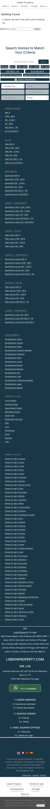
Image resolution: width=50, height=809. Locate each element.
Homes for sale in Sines (14, 489)
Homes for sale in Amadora (15, 560)
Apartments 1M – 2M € (14, 187)
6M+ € (12, 67)
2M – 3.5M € (34, 67)
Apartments (11, 171)
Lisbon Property (25, 2)
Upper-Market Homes (13, 408)
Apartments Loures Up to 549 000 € (19, 322)
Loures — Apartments (16, 311)
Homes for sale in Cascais (15, 459)
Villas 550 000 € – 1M (13, 159)
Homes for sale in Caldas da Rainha (19, 548)
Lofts (7, 442)
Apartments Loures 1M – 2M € (17, 315)
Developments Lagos (13, 384)
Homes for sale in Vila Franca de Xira (19, 612)
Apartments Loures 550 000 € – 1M (19, 318)
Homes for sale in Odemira (15, 511)
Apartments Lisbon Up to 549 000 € (19, 222)
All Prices (4, 67)
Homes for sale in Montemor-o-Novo (19, 582)
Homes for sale (16, 6)
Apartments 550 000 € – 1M (16, 191)
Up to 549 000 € (37, 71)
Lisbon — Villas (13, 231)
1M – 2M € (45, 67)
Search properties (26, 80)
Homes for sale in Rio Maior (15, 589)
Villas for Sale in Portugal (11, 75)
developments (12, 335)
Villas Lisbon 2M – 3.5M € (15, 243)
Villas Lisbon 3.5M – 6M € (15, 239)
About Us (43, 775)
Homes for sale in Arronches (16, 563)
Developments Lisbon (13, 339)
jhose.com (40, 805)
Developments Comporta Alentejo (18, 350)
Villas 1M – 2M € (11, 155)
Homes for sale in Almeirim (15, 578)
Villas (8, 140)
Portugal (34, 6)
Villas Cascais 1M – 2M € (14, 298)
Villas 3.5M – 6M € (12, 148)
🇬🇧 (18, 752)
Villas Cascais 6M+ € (13, 287)
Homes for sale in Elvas (14, 519)
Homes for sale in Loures (14, 466)
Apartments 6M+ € (12, 176)
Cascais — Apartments (16, 255)
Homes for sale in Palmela (15, 530)
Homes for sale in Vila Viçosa (16, 556)
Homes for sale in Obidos (15, 537)
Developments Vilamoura (15, 354)
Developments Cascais (14, 343)
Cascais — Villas (13, 283)
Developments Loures (13, 362)
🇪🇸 (31, 752)
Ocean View (9, 416)
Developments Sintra (13, 358)
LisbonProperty (20, 632)
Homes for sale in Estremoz (15, 567)
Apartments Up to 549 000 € (16, 194)
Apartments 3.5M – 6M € (15, 179)
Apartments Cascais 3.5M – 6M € (18, 263)
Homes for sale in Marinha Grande (18, 586)
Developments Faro (12, 373)
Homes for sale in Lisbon (14, 462)
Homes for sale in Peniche (15, 526)
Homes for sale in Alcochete (16, 492)
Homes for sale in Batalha (15, 593)
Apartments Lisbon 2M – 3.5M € (17, 211)
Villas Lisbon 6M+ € (12, 235)
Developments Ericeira (14, 365)
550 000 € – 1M (12, 71)
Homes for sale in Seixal (14, 608)
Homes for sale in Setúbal (15, 522)
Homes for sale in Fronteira (15, 541)
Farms (7, 434)
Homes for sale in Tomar (14, 619)
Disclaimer (35, 775)
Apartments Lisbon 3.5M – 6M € (17, 207)
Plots (7, 423)
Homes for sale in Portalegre (16, 571)
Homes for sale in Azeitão (15, 601)
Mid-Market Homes (12, 412)
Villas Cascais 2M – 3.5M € (15, 294)
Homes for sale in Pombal (15, 534)
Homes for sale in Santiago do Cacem (20, 515)
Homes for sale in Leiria (14, 552)
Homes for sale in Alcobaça (15, 616)
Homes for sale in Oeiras (14, 474)
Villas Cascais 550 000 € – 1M (17, 302)
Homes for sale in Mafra (14, 504)
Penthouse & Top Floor (14, 419)
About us (43, 6)
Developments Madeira (14, 369)
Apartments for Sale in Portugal (36, 75)
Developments (25, 6)
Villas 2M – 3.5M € (12, 152)
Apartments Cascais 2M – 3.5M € (18, 267)
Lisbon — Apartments (16, 203)
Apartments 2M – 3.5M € (15, 183)
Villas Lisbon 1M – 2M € (14, 246)
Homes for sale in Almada (15, 481)
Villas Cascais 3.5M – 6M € (15, 291)
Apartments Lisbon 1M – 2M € (16, 215)
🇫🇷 (22, 752)
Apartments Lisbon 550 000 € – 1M (19, 218)
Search (43, 62)
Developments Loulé (13, 376)
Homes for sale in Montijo (15, 496)
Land (7, 427)
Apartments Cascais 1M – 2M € (17, 270)
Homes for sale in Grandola (15, 477)
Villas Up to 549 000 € (14, 163)
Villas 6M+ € (10, 144)
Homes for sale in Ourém (14, 545)
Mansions (8, 438)
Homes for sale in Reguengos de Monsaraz (22, 597)
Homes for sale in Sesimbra (15, 500)
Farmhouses (9, 431)
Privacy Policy (26, 775)
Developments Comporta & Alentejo (19, 380)
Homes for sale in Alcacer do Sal (17, 485)
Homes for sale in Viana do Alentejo (19, 604)
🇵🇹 (27, 752)
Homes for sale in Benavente (16, 575)
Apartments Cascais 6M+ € (15, 259)
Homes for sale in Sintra (14, 470)
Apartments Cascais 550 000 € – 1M (19, 274)
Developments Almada (14, 388)
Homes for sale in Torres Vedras (17, 507)
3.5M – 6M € (22, 67)
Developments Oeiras (13, 347)
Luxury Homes (10, 401)
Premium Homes (11, 404)
